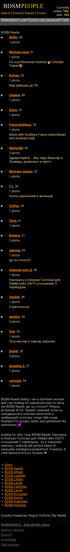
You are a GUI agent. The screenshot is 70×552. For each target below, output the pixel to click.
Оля (12, 331)
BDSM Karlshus (15, 505)
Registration (9, 20)
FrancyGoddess (20, 125)
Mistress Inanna (20, 171)
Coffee (14, 206)
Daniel (13, 351)
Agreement (8, 539)
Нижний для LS (20, 270)
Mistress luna (19, 52)
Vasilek (14, 297)
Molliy (13, 37)
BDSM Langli (13, 490)
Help (66, 20)
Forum (41, 13)
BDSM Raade (14, 468)
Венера (14, 235)
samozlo (15, 381)
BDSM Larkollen (16, 486)
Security (6, 534)
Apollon (14, 317)
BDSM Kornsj (14, 497)
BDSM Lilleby (14, 479)
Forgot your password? (44, 20)
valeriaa (14, 250)
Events (17, 13)
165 (66, 15)
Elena (13, 110)
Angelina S (16, 366)
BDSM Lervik (13, 483)
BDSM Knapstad (16, 501)
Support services (12, 530)
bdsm (8, 464)
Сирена (14, 95)
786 (65, 11)
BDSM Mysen (14, 472)
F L (11, 186)
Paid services (10, 544)
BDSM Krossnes (16, 494)
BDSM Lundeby (15, 475)
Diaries (29, 13)
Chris (13, 221)
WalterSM (16, 148)
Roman (14, 75)
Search (5, 13)
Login (23, 20)
